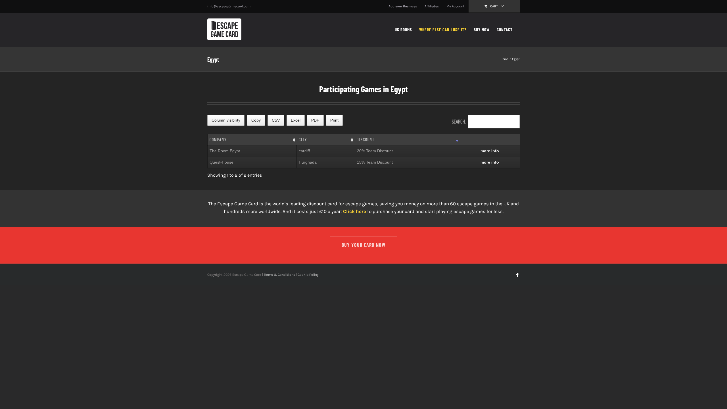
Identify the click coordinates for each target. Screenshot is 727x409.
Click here (354, 211)
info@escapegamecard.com (228, 6)
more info (490, 151)
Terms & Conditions (279, 275)
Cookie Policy (308, 275)
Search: (459, 121)
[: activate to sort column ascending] (490, 139)
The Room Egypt (225, 151)
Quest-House (221, 162)
